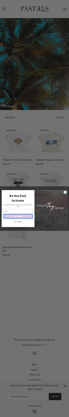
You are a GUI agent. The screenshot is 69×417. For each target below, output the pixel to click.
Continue (18, 216)
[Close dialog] (65, 192)
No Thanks (18, 222)
